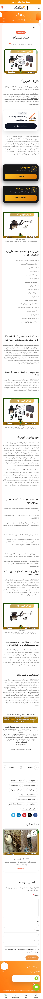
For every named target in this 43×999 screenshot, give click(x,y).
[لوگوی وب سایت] (20, 8)
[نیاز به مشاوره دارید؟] (20, 194)
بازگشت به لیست (21, 767)
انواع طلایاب (31, 780)
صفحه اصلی (28, 20)
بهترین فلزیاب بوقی (29, 785)
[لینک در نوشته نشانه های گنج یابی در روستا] (21, 842)
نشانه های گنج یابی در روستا (20, 859)
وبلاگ (22, 20)
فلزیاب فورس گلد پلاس (15, 804)
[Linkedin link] (19, 815)
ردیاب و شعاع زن (21, 32)
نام (37, 921)
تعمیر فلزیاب (14, 785)
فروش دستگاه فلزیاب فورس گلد (26, 799)
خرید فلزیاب (31, 790)
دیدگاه (36, 895)
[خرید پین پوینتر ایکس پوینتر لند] (20, 120)
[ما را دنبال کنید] (20, 173)
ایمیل (36, 930)
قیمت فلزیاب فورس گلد (28, 809)
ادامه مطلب (20, 868)
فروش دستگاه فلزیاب (9, 735)
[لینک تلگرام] (13, 815)
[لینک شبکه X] (30, 815)
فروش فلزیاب (31, 804)
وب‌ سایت (36, 940)
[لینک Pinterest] (24, 815)
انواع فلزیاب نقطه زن (16, 780)
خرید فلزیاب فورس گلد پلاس (27, 795)
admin (30, 44)
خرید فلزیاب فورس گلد (16, 790)
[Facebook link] (35, 815)
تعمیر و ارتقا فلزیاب (23, 735)
